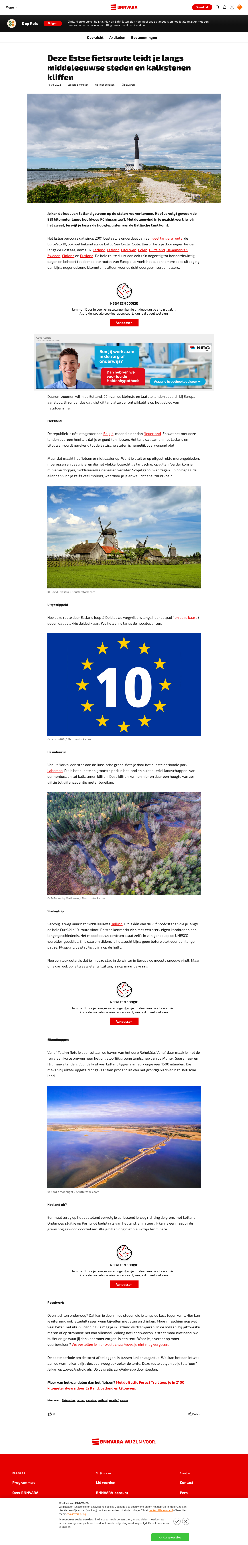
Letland (113, 250)
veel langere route (167, 238)
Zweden (53, 255)
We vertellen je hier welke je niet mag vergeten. (120, 1344)
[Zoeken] (217, 7)
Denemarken (177, 250)
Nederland (152, 433)
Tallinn (117, 924)
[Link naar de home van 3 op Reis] (11, 23)
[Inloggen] (232, 7)
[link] (68, 1400)
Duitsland (157, 250)
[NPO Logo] (240, 7)
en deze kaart (186, 617)
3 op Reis (30, 23)
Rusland (86, 255)
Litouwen (128, 250)
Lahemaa (55, 770)
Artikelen (117, 37)
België (108, 433)
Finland (68, 255)
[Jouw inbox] (225, 7)
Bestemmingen (144, 37)
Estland (99, 250)
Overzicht (95, 37)
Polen (142, 250)
